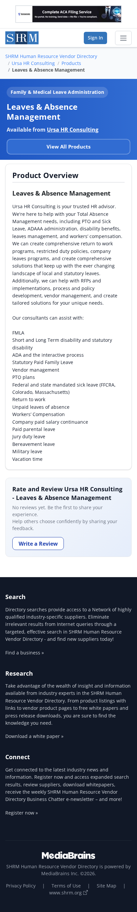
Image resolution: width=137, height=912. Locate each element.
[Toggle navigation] (123, 38)
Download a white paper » (34, 736)
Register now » (21, 813)
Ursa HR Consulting (33, 63)
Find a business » (24, 652)
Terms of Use (66, 885)
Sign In (95, 37)
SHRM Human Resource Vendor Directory (51, 56)
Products (71, 63)
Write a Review (38, 543)
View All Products (68, 146)
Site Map (106, 885)
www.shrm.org (66, 892)
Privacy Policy (21, 885)
